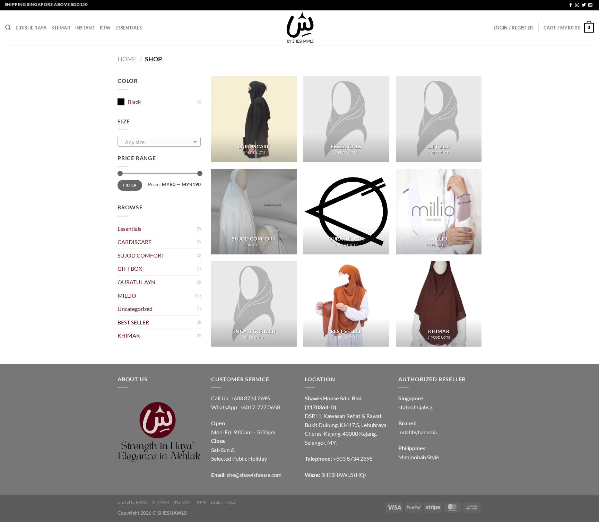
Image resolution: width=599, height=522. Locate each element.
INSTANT (85, 28)
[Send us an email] (590, 5)
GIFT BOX (130, 268)
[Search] (8, 27)
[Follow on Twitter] (584, 5)
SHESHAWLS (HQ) (343, 474)
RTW (105, 28)
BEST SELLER (133, 322)
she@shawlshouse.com (254, 474)
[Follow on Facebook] (570, 5)
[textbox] (157, 142)
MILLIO (127, 295)
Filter (130, 185)
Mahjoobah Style (418, 457)
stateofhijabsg (415, 407)
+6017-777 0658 (260, 407)
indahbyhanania (417, 432)
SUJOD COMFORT (141, 255)
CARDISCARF (134, 241)
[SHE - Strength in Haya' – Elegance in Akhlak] (299, 27)
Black (134, 101)
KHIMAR (60, 28)
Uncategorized (135, 308)
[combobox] (159, 142)
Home (127, 59)
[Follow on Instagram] (577, 5)
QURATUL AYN (136, 282)
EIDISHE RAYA (31, 28)
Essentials (128, 28)
